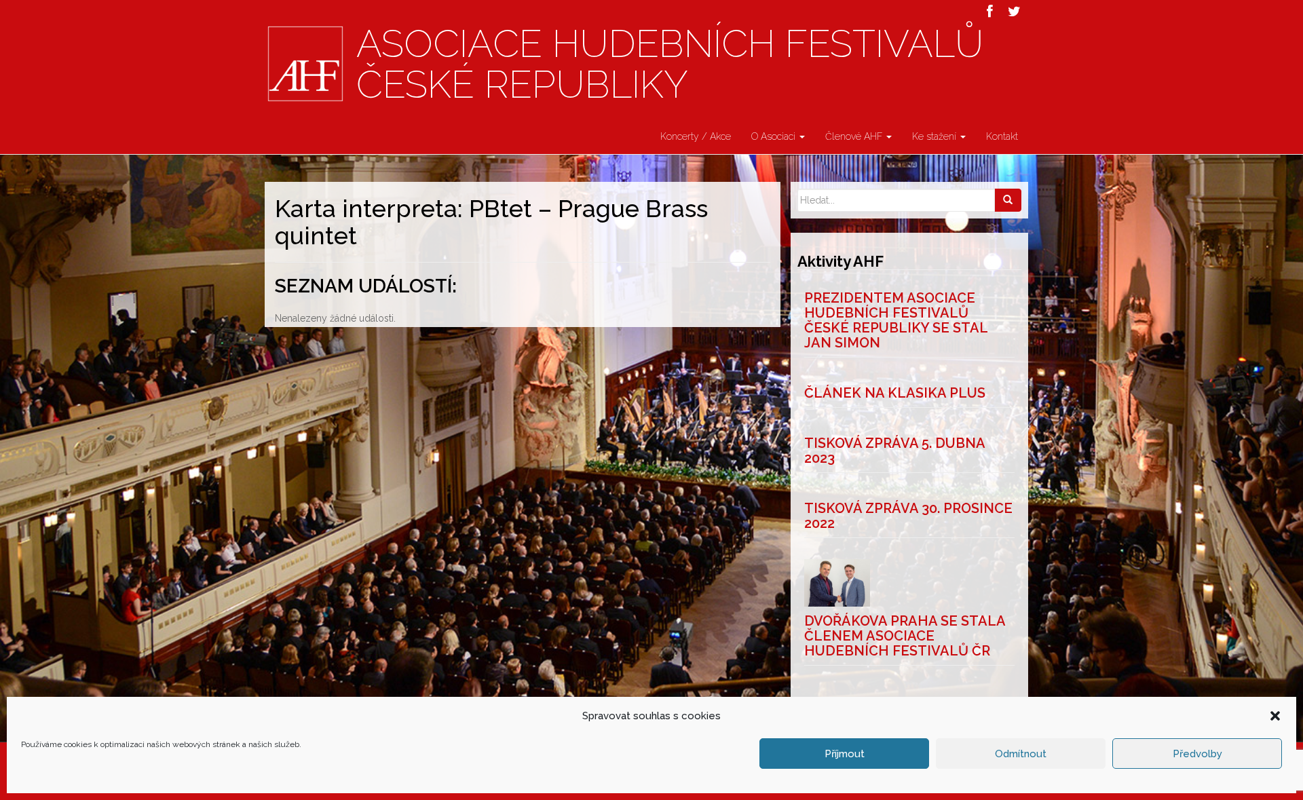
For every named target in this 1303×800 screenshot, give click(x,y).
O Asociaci (774, 136)
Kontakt (1002, 136)
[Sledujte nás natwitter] (1014, 11)
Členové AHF (855, 136)
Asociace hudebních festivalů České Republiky (669, 65)
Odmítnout (1020, 754)
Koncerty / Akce (695, 136)
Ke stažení (935, 136)
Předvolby (1197, 754)
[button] (1275, 716)
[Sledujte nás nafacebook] (990, 11)
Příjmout (845, 754)
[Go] (1007, 200)
